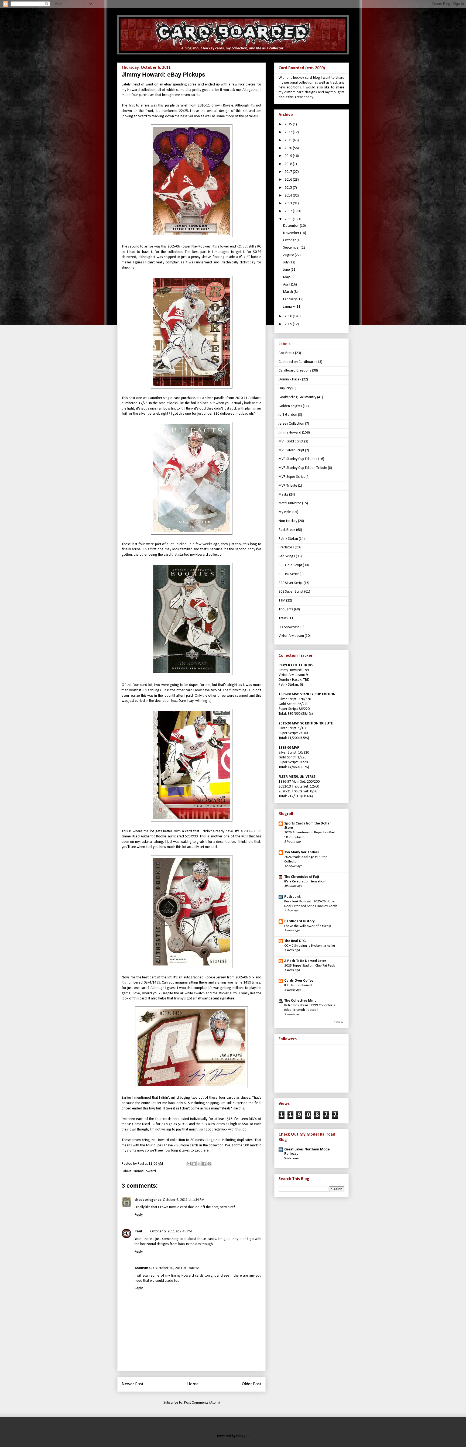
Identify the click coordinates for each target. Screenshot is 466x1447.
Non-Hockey (288, 521)
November (291, 233)
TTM (282, 601)
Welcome (291, 1158)
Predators (286, 547)
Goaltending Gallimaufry (297, 397)
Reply (139, 1215)
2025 (289, 124)
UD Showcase (289, 627)
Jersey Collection (291, 424)
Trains (283, 618)
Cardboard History (299, 921)
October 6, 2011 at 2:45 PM (171, 1231)
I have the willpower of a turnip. (308, 926)
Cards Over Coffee (298, 981)
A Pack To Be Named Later (305, 961)
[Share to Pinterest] (209, 1163)
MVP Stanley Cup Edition (297, 459)
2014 (289, 196)
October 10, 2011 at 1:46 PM (177, 1268)
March (288, 292)
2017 (289, 172)
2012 (289, 211)
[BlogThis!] (194, 1163)
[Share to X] (199, 1163)
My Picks (285, 512)
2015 (289, 188)
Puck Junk (292, 897)
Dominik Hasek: (290, 680)
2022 (289, 132)
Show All (339, 1022)
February (290, 299)
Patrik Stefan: (289, 685)
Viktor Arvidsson (291, 636)
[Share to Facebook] (204, 1163)
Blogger (242, 1436)
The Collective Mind (300, 1001)
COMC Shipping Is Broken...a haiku (309, 945)
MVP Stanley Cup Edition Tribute (303, 468)
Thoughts (286, 609)
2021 (289, 140)
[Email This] (188, 1163)
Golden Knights (290, 406)
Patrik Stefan (288, 539)
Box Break (286, 353)
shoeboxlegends (148, 1200)
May (286, 277)
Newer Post (132, 1384)
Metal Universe (290, 503)
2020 (289, 148)
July (286, 262)
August (289, 255)
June (287, 270)
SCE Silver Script (291, 583)
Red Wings (287, 556)
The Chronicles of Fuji (301, 877)
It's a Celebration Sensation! (305, 881)
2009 (289, 324)
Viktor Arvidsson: (292, 675)
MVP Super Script (292, 477)
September (292, 248)
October (290, 240)
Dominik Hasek (290, 379)
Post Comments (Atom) (202, 1403)
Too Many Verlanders (301, 852)
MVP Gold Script (291, 441)
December (291, 226)
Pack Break (287, 530)
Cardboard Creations (295, 371)
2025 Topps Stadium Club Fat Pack (309, 965)
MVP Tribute (288, 486)
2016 (289, 180)
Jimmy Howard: (290, 670)
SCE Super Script (291, 592)
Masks (283, 495)
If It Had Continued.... (299, 985)
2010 (289, 316)
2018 (289, 164)
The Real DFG (295, 941)
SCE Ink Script (289, 574)
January (289, 307)
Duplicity (285, 388)
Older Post (251, 1384)
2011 (289, 219)
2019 (289, 156)
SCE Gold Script (290, 565)
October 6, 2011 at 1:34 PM (183, 1200)
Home (192, 1384)
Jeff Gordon (288, 415)
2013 (289, 203)
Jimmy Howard (144, 1171)
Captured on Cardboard (297, 362)
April (287, 285)
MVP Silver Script (291, 450)
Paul (138, 1231)
